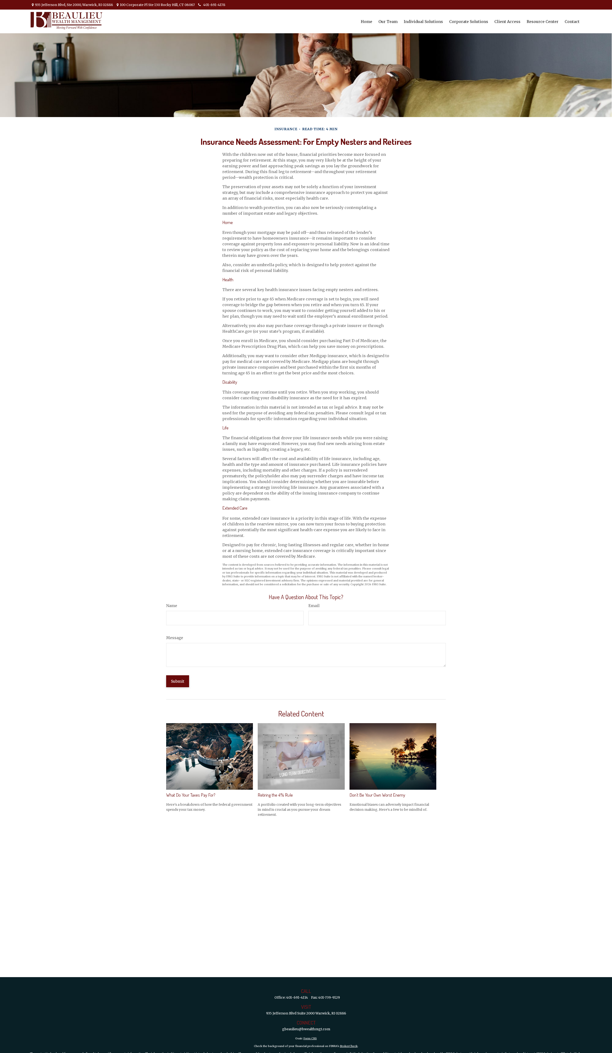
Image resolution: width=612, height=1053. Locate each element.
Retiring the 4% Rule (275, 795)
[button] (366, 21)
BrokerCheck (349, 1046)
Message (174, 637)
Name (171, 605)
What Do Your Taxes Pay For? (190, 795)
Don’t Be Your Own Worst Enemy (377, 795)
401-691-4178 (214, 5)
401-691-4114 (297, 997)
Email (314, 605)
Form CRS (310, 1038)
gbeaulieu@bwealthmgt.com (306, 1029)
